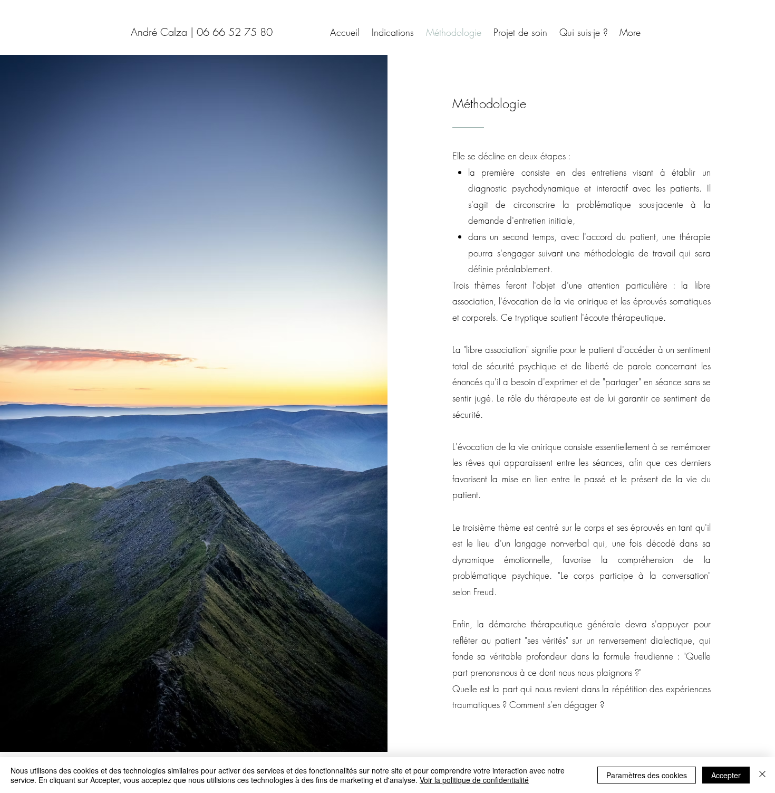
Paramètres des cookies (646, 775)
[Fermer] (762, 775)
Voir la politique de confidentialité (474, 780)
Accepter (726, 775)
